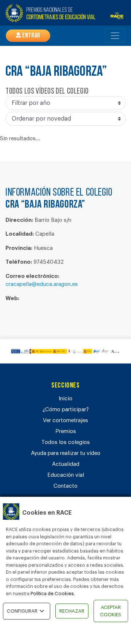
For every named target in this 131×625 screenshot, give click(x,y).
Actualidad (65, 464)
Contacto (65, 486)
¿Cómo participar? (66, 409)
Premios (65, 431)
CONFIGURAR (22, 611)
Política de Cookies (52, 593)
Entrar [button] (30, 36)
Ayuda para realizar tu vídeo (65, 453)
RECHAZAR (71, 611)
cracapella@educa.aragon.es (41, 284)
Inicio (65, 398)
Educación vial (65, 475)
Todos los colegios (65, 442)
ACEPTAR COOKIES (110, 611)
